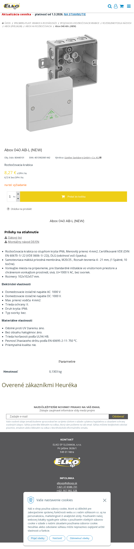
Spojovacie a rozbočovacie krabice (79, 23)
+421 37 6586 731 (67, 486)
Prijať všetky (37, 538)
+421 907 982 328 (67, 490)
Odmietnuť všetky (79, 538)
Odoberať (118, 416)
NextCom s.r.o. (103, 545)
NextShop (60, 545)
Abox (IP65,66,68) (13, 26)
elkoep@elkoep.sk (67, 483)
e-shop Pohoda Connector (80, 545)
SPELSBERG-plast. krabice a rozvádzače (35, 23)
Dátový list (15, 238)
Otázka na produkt (21, 209)
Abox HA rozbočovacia (38, 26)
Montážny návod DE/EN (23, 242)
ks (14, 196)
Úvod (8, 23)
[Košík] (121, 6)
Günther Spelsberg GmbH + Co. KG (81, 157)
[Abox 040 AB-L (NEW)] (67, 83)
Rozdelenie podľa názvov (117, 23)
